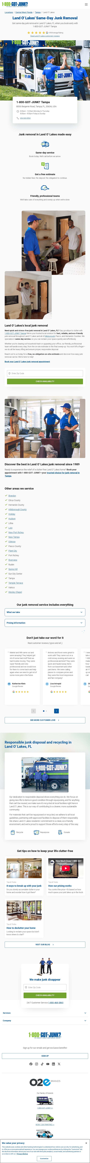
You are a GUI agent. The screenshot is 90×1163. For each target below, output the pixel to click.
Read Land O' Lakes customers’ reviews (45, 36)
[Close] (86, 1143)
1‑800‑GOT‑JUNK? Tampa (15, 333)
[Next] (56, 711)
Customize (44, 1158)
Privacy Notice (22, 1154)
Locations (9, 12)
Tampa (38, 12)
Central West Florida (23, 12)
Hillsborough (50, 336)
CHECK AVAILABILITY (45, 995)
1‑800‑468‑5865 (55, 1002)
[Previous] (33, 711)
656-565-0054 (25, 118)
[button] (86, 4)
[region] (45, 1151)
